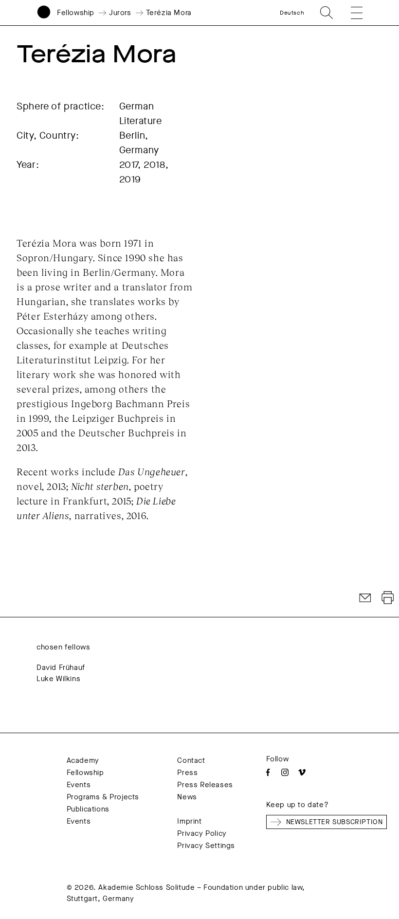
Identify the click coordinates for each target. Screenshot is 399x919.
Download (388, 598)
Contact (191, 760)
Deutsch (292, 13)
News (187, 797)
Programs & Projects (103, 797)
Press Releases (205, 785)
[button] (351, 12)
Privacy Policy (201, 833)
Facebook (268, 772)
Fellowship (75, 13)
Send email (365, 598)
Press (187, 772)
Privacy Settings (206, 845)
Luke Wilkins (58, 679)
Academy (83, 760)
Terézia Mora (169, 13)
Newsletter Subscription (334, 822)
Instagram (285, 772)
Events (79, 785)
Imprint (189, 821)
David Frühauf (60, 667)
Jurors (120, 13)
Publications (88, 809)
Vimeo (302, 772)
